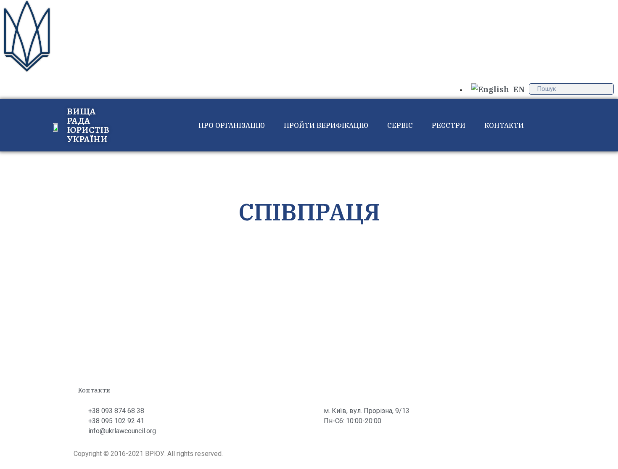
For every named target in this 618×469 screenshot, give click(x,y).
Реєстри (448, 125)
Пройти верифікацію (326, 125)
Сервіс (400, 125)
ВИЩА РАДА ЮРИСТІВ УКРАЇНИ (88, 125)
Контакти (504, 125)
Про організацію (231, 125)
